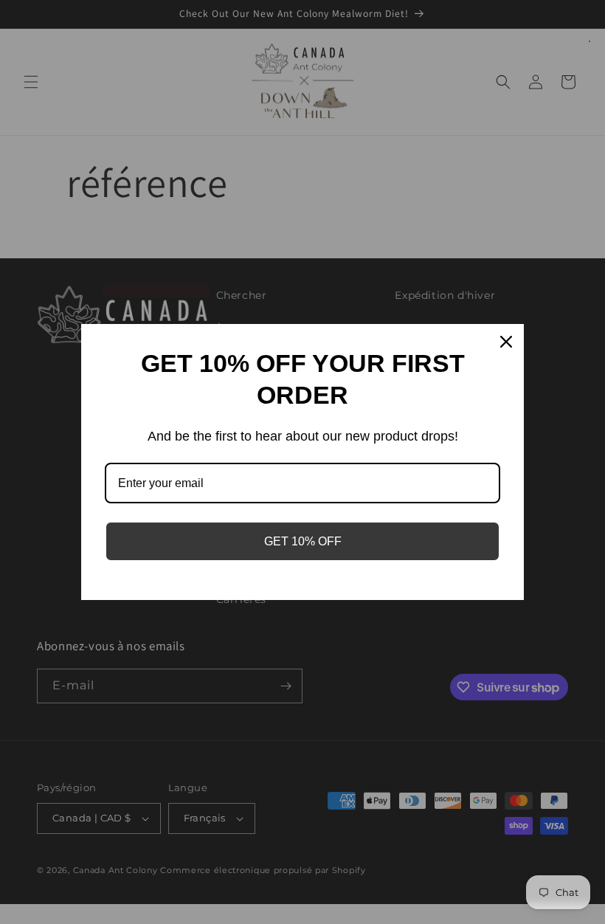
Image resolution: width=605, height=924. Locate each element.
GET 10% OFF (303, 541)
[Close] (506, 341)
